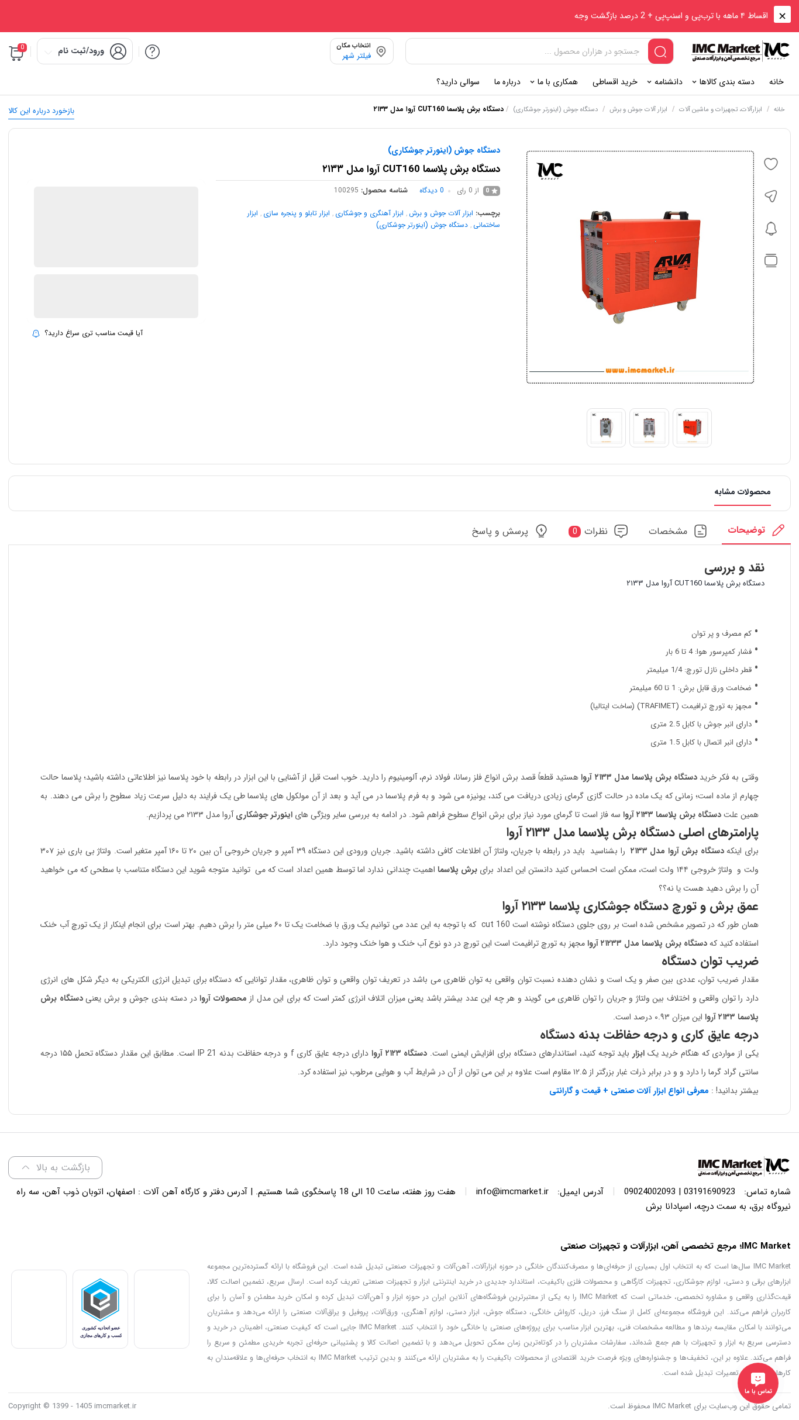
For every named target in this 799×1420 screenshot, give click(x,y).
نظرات (590, 531)
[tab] (756, 533)
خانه (779, 110)
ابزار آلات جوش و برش (638, 110)
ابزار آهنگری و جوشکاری (369, 213)
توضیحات (746, 530)
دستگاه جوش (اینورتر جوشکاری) (555, 110)
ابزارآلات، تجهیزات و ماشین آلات (720, 110)
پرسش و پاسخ (500, 531)
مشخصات (668, 531)
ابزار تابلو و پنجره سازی (296, 213)
